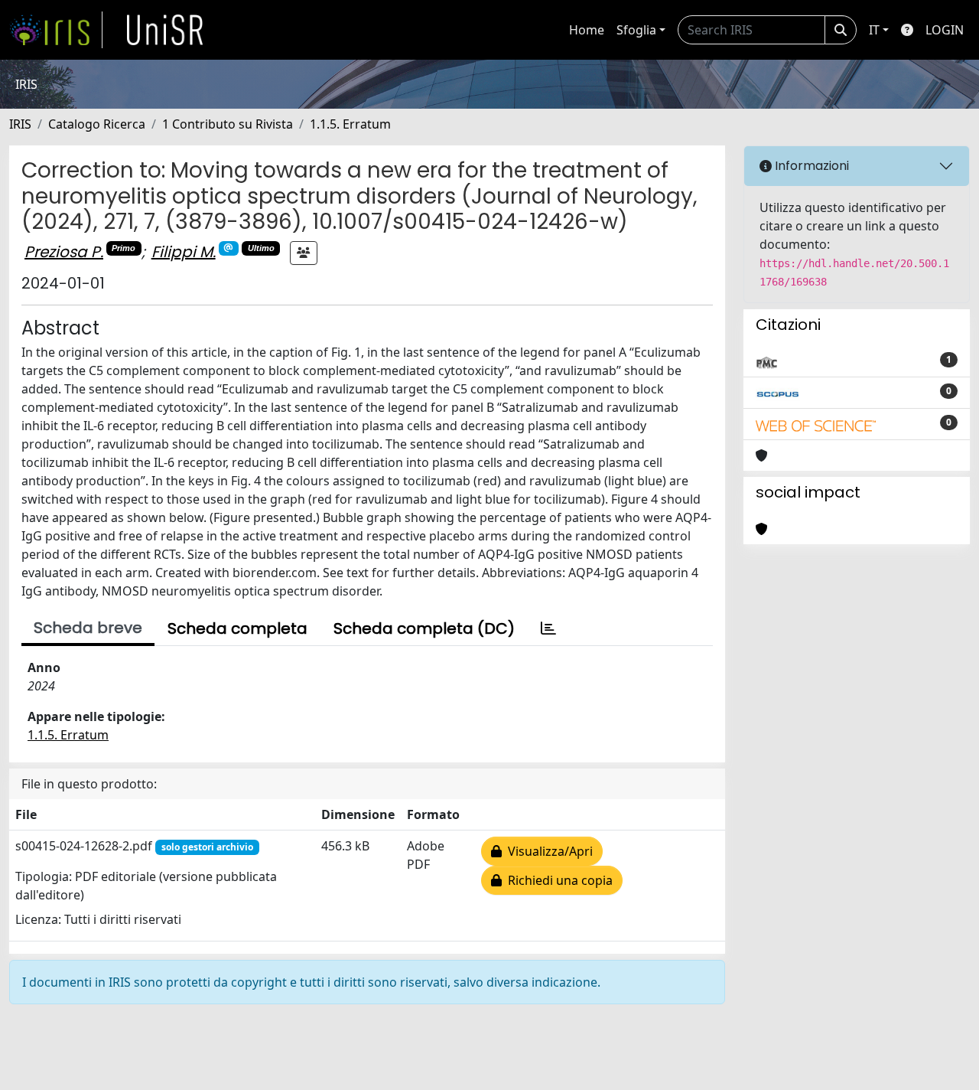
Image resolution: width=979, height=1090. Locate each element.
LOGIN (944, 29)
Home (586, 29)
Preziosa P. (63, 252)
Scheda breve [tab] (88, 627)
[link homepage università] (165, 29)
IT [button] (874, 29)
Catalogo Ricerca (96, 124)
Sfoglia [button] (636, 29)
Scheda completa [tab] (237, 628)
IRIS (20, 124)
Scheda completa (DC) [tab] (424, 628)
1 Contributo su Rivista (227, 124)
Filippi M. (183, 252)
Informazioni (810, 166)
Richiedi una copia (557, 880)
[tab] (548, 628)
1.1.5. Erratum (350, 124)
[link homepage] (55, 29)
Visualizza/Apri (547, 851)
